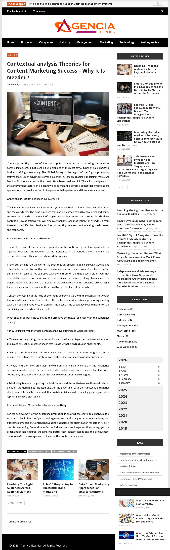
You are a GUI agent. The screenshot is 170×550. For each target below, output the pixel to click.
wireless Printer (128, 466)
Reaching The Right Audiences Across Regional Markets (20, 487)
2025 (123, 389)
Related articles (17, 451)
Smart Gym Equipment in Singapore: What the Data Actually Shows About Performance (148, 88)
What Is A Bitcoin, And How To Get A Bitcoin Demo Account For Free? (151, 536)
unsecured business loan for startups (139, 459)
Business (27, 42)
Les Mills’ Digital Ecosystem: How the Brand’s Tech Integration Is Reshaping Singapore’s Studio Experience (138, 112)
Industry (65, 42)
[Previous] (119, 187)
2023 (123, 402)
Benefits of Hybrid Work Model (136, 478)
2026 (123, 359)
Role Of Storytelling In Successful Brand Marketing (58, 487)
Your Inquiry (39, 11)
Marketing (106, 42)
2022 (123, 408)
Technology (127, 42)
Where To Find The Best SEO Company (151, 502)
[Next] (125, 187)
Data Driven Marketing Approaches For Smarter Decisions (94, 487)
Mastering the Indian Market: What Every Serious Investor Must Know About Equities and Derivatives (139, 138)
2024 (123, 396)
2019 (123, 428)
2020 (123, 421)
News (120, 336)
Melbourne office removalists (135, 453)
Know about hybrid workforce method (139, 472)
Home (10, 42)
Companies (46, 42)
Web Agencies (150, 42)
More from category (64, 451)
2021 (123, 415)
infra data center (128, 485)
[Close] (119, 492)
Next (19, 503)
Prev (12, 503)
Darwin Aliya (13, 84)
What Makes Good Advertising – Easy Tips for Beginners (150, 518)
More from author (39, 451)
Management (85, 42)
